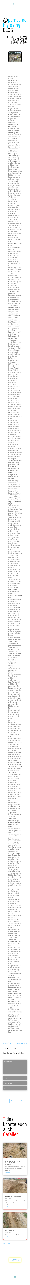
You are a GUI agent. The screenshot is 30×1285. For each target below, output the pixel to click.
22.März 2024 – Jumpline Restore (13, 1231)
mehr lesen (7, 1172)
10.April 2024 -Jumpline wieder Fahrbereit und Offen (12, 1161)
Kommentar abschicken (18, 1101)
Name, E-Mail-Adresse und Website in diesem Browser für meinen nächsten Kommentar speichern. (14, 1094)
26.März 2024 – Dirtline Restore (13, 1197)
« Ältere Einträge (6, 1243)
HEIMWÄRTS (15, 1260)
